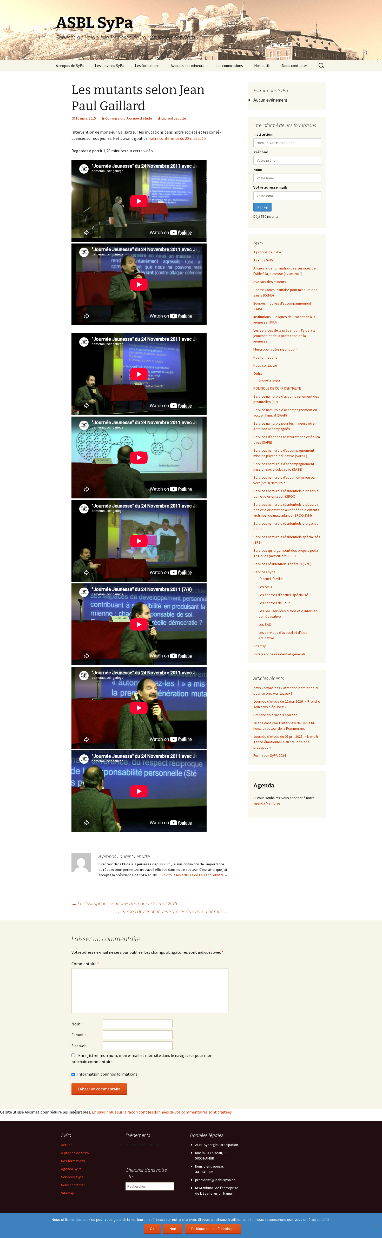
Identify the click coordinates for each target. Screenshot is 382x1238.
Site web (79, 1045)
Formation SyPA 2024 (269, 755)
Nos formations (265, 357)
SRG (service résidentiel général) (279, 654)
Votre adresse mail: (270, 187)
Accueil (66, 1144)
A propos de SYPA (267, 252)
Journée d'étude (139, 118)
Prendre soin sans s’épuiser (275, 715)
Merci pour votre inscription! (275, 349)
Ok (152, 1229)
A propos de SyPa (70, 65)
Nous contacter (294, 65)
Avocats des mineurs (187, 65)
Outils (257, 373)
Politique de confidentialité (213, 1229)
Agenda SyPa (263, 260)
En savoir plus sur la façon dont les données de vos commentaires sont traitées (162, 1112)
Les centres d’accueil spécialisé (283, 594)
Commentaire (85, 963)
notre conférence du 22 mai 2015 (177, 138)
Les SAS (265, 624)
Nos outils (262, 65)
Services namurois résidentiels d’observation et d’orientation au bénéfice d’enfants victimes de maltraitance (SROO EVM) (286, 510)
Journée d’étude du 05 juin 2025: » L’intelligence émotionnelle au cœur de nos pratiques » (286, 742)
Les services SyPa (109, 65)
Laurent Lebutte (173, 118)
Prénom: (260, 152)
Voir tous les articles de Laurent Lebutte (195, 875)
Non (172, 1229)
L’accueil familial (271, 578)
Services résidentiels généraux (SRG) (282, 564)
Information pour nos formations (106, 1074)
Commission (114, 118)
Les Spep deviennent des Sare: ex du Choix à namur (173, 911)
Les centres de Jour (274, 603)
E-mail (78, 1034)
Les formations (147, 65)
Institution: (263, 134)
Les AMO (265, 586)
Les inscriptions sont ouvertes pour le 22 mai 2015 (124, 903)
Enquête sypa (269, 380)
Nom (77, 1023)
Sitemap (259, 646)
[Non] (375, 1225)
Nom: (257, 169)
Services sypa (264, 572)
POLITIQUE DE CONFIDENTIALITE (277, 388)
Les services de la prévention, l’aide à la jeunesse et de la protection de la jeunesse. (284, 336)
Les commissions (229, 65)
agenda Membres (267, 803)
